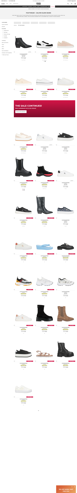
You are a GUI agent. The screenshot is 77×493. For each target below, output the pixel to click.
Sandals (5, 35)
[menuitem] (3, 4)
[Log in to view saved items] (71, 4)
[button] (7, 24)
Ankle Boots (6, 30)
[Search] (68, 4)
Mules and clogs (7, 34)
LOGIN (74, 1)
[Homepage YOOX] (38, 4)
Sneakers (5, 37)
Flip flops (5, 32)
